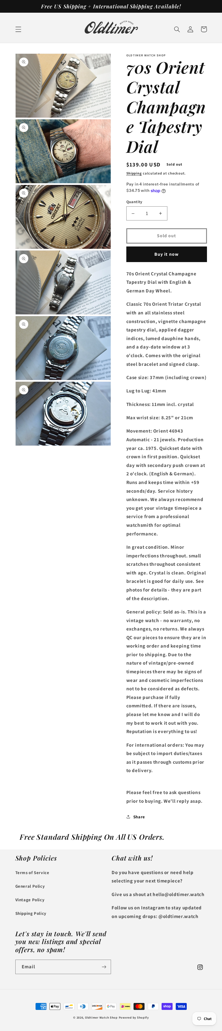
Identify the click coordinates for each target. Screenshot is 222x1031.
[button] (18, 29)
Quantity (134, 201)
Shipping (134, 173)
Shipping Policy (31, 913)
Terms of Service (32, 872)
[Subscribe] (104, 967)
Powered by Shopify (134, 1017)
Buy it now (166, 254)
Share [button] (139, 816)
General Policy (30, 886)
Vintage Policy (30, 899)
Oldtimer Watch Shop (101, 1017)
